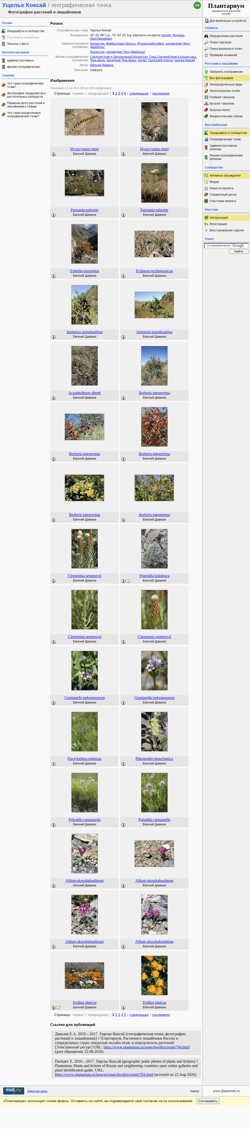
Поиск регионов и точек (226, 48)
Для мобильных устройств (228, 21)
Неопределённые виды (226, 84)
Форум (214, 182)
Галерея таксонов (222, 97)
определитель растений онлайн (226, 8)
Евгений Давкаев (101, 65)
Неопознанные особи (225, 91)
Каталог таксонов (222, 103)
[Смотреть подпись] (54, 154)
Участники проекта (223, 201)
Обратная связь (37, 1091)
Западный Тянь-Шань (121, 60)
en (197, 5)
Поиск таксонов (220, 42)
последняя (161, 93)
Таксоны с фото (18, 44)
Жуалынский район (150, 43)
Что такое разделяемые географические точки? (24, 114)
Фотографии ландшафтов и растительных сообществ (26, 95)
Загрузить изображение (226, 71)
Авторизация (219, 217)
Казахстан (97, 43)
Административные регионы (223, 147)
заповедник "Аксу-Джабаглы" (126, 52)
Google (166, 35)
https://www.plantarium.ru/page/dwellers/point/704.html (146, 1047)
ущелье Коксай (184, 60)
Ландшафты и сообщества (25, 31)
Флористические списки (226, 116)
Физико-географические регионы (226, 157)
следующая (139, 93)
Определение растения (226, 36)
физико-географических (23, 67)
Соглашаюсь (207, 1101)
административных (20, 60)
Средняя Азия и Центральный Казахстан (119, 57)
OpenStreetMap (100, 38)
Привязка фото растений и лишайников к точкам (26, 104)
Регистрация (218, 224)
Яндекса (178, 35)
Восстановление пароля (227, 230)
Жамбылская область (121, 43)
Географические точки (225, 139)
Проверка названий (223, 55)
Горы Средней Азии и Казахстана (172, 57)
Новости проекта (221, 188)
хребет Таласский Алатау (155, 60)
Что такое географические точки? (25, 85)
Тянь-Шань (97, 60)
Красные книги (220, 110)
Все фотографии (221, 78)
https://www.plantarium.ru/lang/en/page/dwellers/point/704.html (104, 1074)
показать (96, 70)
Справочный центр (223, 194)
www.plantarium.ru (226, 1091)
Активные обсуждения (225, 175)
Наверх (194, 1091)
